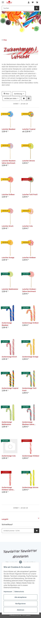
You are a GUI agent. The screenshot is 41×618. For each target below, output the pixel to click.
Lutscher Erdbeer (8, 194)
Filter (7, 94)
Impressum (8, 591)
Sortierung (18, 94)
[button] (29, 2)
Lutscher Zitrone (28, 161)
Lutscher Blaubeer (8, 129)
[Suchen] (36, 8)
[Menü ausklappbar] (3, 1)
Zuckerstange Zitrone (30, 487)
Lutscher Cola (27, 226)
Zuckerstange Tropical (10, 388)
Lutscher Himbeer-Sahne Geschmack (29, 290)
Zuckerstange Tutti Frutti (29, 389)
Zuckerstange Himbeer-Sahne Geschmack (7, 488)
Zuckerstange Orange (30, 357)
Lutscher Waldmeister (10, 289)
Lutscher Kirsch (7, 226)
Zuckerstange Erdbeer (30, 323)
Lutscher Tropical (28, 129)
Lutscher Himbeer (29, 257)
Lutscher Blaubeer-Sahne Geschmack (9, 162)
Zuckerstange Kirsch (9, 357)
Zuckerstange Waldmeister (7, 423)
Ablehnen (20, 610)
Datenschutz (19, 591)
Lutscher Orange (8, 257)
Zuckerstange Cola (9, 456)
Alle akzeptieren (21, 597)
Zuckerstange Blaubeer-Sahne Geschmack (28, 423)
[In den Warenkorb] (36, 530)
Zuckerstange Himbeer (30, 456)
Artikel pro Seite (10, 98)
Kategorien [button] (5, 519)
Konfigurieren (20, 603)
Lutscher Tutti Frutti (30, 194)
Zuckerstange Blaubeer (7, 324)
